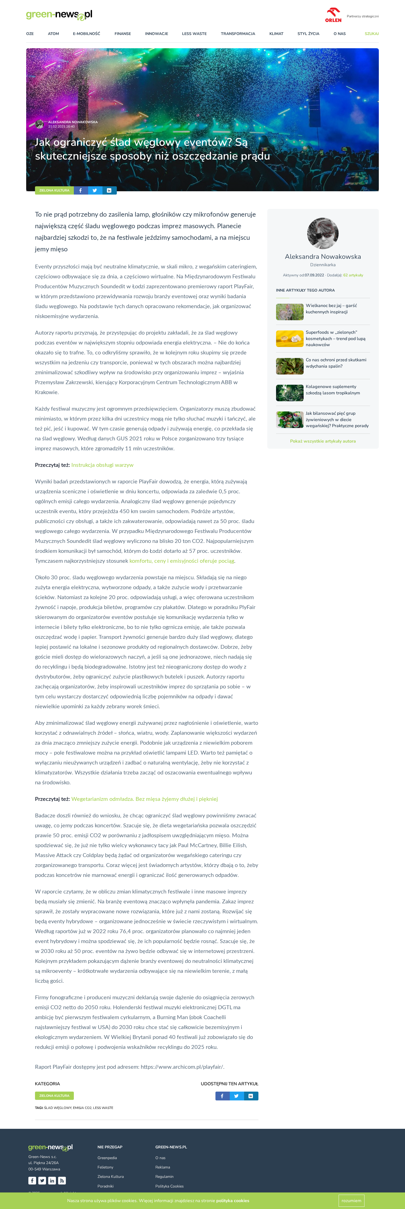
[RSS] (62, 1180)
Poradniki (106, 1186)
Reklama (162, 1167)
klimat (276, 33)
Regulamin (164, 1176)
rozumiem (351, 1201)
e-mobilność (86, 33)
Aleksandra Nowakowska (73, 122)
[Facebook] (32, 1180)
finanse (123, 33)
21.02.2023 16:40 (61, 126)
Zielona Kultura (111, 1176)
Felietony (105, 1167)
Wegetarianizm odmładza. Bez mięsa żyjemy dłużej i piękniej (144, 799)
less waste (194, 33)
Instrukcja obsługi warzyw (102, 465)
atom (53, 33)
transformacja (238, 33)
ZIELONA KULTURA (54, 190)
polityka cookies (232, 1201)
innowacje (156, 33)
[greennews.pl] (70, 15)
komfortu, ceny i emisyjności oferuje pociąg (181, 561)
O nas (340, 33)
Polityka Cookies (169, 1186)
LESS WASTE (103, 1108)
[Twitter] (42, 1180)
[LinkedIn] (52, 1180)
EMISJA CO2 (82, 1108)
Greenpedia (107, 1157)
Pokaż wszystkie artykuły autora (323, 441)
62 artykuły (353, 275)
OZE (30, 33)
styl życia (308, 33)
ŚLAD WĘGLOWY (57, 1108)
